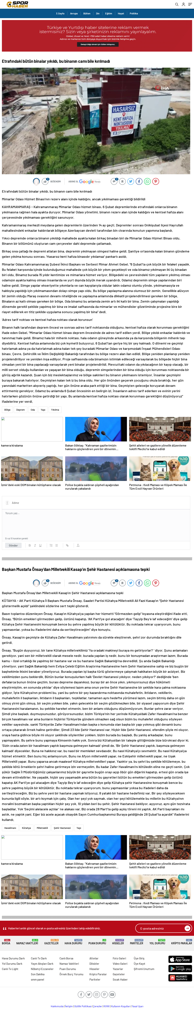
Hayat (121, 13)
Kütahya (26, 827)
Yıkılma (55, 409)
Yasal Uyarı (137, 1006)
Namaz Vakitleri (27, 942)
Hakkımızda (57, 1006)
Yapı (43, 409)
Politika (134, 13)
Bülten (86, 13)
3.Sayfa (60, 13)
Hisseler (118, 942)
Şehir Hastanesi (62, 827)
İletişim (69, 1006)
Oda (33, 409)
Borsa (6, 942)
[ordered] (51, 545)
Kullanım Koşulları (120, 1006)
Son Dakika (38, 974)
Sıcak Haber (120, 979)
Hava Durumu (73, 942)
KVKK (107, 1006)
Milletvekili (42, 827)
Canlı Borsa (66, 958)
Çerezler (97, 1006)
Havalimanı (10, 827)
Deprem (20, 409)
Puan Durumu (97, 942)
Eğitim (108, 13)
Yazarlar (118, 969)
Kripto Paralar (181, 942)
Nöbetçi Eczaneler (42, 969)
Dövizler (94, 963)
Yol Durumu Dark (12, 963)
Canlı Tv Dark (39, 958)
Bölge (7, 409)
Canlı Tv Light (10, 969)
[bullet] (56, 545)
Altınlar (94, 958)
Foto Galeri (119, 958)
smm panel (37, 979)
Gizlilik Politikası (83, 1006)
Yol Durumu (157, 942)
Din (97, 13)
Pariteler (136, 942)
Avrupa (74, 13)
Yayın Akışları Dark (42, 963)
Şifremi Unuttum (144, 969)
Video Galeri (120, 963)
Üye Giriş (139, 958)
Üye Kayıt (139, 963)
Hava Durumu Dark (13, 958)
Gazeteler (51, 942)
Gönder (13, 545)
